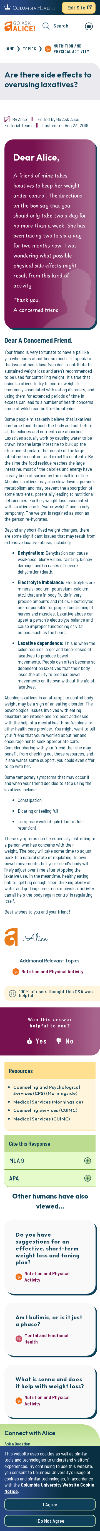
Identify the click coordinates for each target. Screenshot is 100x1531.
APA (14, 1178)
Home (9, 48)
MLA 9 (16, 1160)
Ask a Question (17, 1443)
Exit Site (76, 7)
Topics (29, 48)
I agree (50, 1504)
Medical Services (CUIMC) (41, 1119)
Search (60, 25)
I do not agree (50, 1521)
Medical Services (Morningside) (48, 1102)
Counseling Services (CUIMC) (45, 1110)
